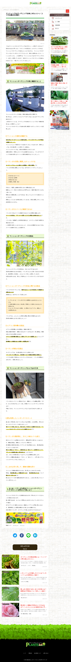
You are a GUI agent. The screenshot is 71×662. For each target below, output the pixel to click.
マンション (22, 525)
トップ (24, 653)
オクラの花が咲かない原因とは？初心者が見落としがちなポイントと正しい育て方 (59, 48)
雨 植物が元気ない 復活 (26, 613)
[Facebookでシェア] (22, 535)
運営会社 (30, 653)
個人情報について (37, 653)
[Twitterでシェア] (15, 535)
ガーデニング (6, 9)
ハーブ (29, 565)
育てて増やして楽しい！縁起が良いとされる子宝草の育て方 (59, 102)
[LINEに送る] (28, 535)
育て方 (57, 28)
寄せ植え (33, 565)
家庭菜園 (57, 25)
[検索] (67, 11)
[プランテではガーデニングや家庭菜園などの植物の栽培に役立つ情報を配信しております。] (35, 3)
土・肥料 (57, 21)
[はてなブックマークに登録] (35, 535)
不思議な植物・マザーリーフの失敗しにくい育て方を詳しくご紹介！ (59, 66)
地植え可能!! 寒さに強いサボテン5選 (59, 84)
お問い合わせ (45, 653)
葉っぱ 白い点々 (24, 597)
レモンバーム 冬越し (25, 581)
